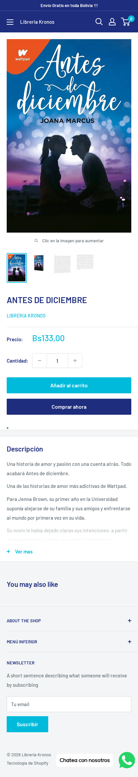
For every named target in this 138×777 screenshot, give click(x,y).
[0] (126, 22)
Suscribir (27, 724)
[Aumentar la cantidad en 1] (75, 361)
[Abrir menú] (10, 22)
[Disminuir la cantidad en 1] (39, 361)
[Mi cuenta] (112, 21)
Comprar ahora (69, 406)
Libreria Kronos (26, 315)
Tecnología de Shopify (27, 763)
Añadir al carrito (69, 385)
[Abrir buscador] (99, 21)
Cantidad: (17, 361)
